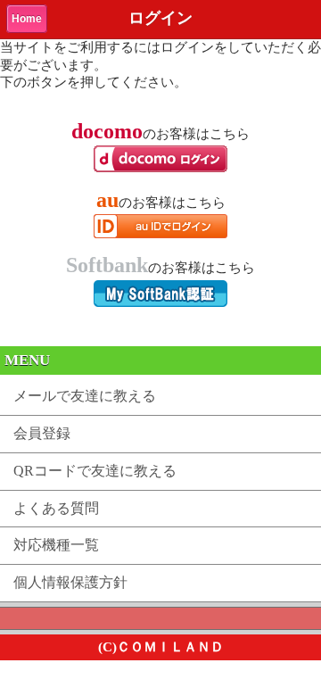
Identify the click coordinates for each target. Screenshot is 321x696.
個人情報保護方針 (70, 582)
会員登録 (41, 433)
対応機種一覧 (56, 544)
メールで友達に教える (84, 395)
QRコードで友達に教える (95, 470)
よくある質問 (56, 508)
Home (27, 18)
